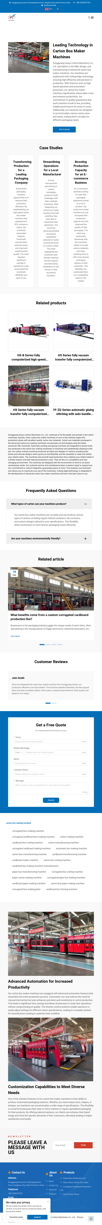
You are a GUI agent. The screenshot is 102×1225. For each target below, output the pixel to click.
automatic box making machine (71, 848)
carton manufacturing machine (63, 842)
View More (15, 636)
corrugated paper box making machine (66, 877)
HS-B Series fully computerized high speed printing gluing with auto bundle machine (29, 358)
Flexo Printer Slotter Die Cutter (75, 1182)
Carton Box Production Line (74, 1178)
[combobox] (19, 752)
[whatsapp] (57, 9)
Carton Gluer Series (71, 1194)
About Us (53, 1190)
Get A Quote (64, 129)
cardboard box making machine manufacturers (35, 866)
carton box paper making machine (67, 883)
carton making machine (71, 836)
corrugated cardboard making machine (31, 848)
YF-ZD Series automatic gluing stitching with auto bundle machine (73, 412)
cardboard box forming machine (61, 889)
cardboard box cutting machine (27, 842)
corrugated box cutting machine (67, 871)
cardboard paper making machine (28, 883)
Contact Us (53, 1185)
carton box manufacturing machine (29, 854)
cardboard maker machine (25, 860)
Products (52, 1194)
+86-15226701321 (83, 2)
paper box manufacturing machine (29, 871)
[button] (42, 644)
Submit (51, 800)
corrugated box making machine (28, 831)
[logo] (12, 17)
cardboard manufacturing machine (69, 854)
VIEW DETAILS (28, 331)
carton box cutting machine (57, 860)
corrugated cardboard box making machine (33, 836)
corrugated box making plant (26, 889)
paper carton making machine (27, 877)
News (51, 1181)
